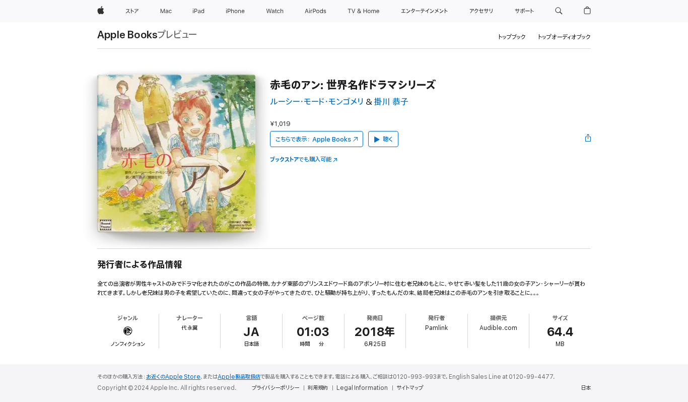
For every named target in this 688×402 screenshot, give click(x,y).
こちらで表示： (313, 139)
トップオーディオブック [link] (564, 37)
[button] (559, 11)
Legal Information (362, 387)
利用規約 (318, 387)
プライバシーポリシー (275, 387)
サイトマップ (409, 387)
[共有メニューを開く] (588, 139)
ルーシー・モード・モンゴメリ (317, 102)
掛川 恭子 (391, 102)
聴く (388, 139)
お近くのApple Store (173, 376)
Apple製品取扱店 (239, 376)
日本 (586, 387)
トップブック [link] (512, 37)
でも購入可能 (300, 159)
